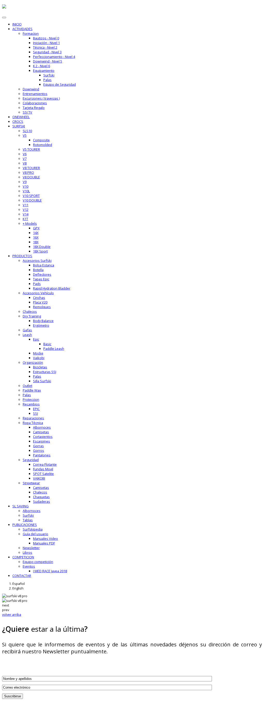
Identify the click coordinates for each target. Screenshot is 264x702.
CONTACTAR (21, 575)
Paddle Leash (53, 348)
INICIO (17, 24)
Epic (36, 339)
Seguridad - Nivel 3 (47, 52)
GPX (36, 228)
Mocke (38, 353)
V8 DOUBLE (31, 177)
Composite (41, 140)
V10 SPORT (31, 195)
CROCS (17, 121)
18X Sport (40, 251)
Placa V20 (40, 302)
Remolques (42, 307)
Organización (33, 362)
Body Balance (43, 320)
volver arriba (11, 614)
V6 (25, 154)
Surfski (48, 75)
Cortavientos (43, 436)
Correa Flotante (45, 464)
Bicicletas (40, 367)
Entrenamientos (35, 93)
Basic (47, 344)
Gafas (27, 330)
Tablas (28, 520)
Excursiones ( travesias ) (41, 98)
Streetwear (31, 483)
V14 (25, 214)
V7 (25, 158)
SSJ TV (27, 112)
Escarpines (41, 441)
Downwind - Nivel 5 (47, 61)
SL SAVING (20, 506)
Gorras (38, 446)
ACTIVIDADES (22, 29)
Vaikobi (38, 358)
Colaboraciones (35, 103)
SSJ (35, 413)
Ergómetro (41, 325)
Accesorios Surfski (37, 260)
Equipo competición (38, 561)
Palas (47, 79)
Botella (38, 269)
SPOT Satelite (43, 473)
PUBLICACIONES (24, 524)
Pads (37, 283)
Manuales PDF (44, 543)
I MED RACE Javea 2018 (50, 571)
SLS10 (27, 130)
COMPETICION (23, 557)
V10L (26, 191)
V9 (25, 181)
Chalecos (30, 311)
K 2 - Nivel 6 (41, 66)
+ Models (30, 223)
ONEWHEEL (21, 117)
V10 (25, 186)
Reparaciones (33, 418)
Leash (27, 334)
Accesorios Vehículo (38, 293)
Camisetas (41, 432)
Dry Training (32, 316)
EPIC (36, 408)
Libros (27, 552)
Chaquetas (41, 497)
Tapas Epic (41, 279)
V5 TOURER (31, 149)
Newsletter (31, 547)
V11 (25, 205)
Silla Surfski (42, 381)
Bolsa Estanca (43, 265)
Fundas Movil (43, 469)
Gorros (38, 450)
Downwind (31, 89)
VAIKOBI (39, 478)
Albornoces (42, 427)
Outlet (27, 385)
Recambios (31, 404)
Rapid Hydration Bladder (51, 288)
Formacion (31, 33)
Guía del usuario (35, 534)
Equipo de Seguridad (59, 84)
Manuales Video (45, 538)
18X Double (42, 246)
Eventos (29, 566)
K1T (25, 218)
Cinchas (39, 297)
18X (35, 242)
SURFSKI (18, 126)
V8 (25, 163)
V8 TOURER (31, 168)
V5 (25, 135)
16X (35, 237)
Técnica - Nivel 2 (45, 47)
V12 (25, 209)
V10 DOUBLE (32, 200)
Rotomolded (42, 144)
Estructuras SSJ (44, 371)
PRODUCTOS (22, 256)
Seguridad (31, 459)
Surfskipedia (33, 529)
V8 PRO (28, 172)
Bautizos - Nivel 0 (46, 38)
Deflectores (42, 274)
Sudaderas (41, 501)
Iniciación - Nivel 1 (46, 42)
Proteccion (31, 399)
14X (35, 232)
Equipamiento (43, 70)
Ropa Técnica (33, 422)
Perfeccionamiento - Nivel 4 (54, 56)
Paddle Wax (32, 390)
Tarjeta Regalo (34, 107)
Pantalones (42, 455)
